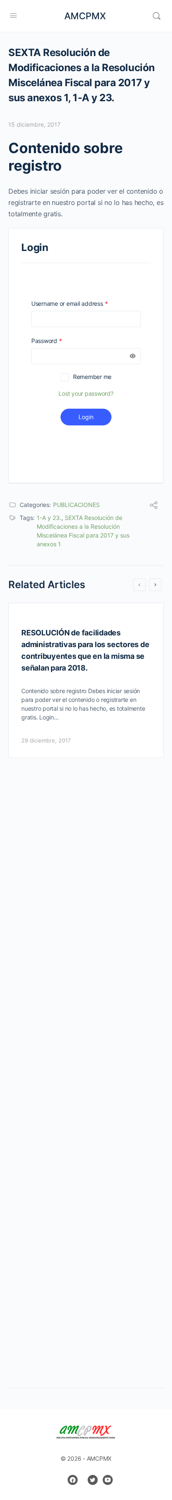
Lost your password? (85, 393)
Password (58, 341)
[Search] (157, 16)
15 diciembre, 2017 (34, 124)
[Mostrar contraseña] (133, 356)
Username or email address (81, 303)
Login (86, 416)
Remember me (92, 376)
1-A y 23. (49, 517)
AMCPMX (85, 15)
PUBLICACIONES (76, 504)
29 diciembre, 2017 (46, 740)
